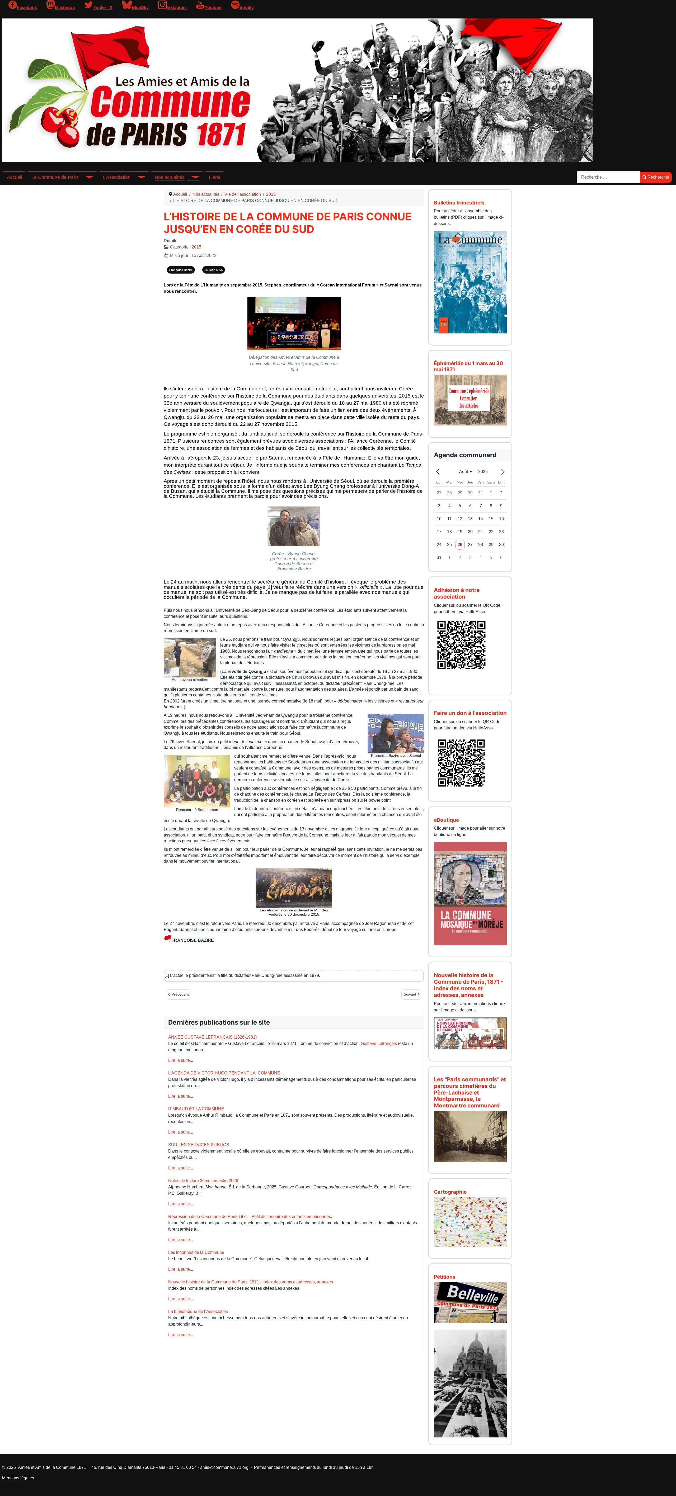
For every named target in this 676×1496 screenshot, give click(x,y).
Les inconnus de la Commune (196, 1252)
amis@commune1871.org (224, 1467)
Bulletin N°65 (214, 269)
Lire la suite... (180, 1060)
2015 (196, 247)
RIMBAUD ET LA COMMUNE (196, 1109)
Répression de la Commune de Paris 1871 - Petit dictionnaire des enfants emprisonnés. (250, 1216)
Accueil (14, 177)
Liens (214, 177)
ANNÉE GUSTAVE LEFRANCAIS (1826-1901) (212, 1037)
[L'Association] (137, 177)
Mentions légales (18, 1478)
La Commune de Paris (55, 177)
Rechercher (658, 177)
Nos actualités (170, 177)
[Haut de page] (667, 1486)
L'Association (116, 177)
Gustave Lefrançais (379, 1043)
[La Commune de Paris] (86, 177)
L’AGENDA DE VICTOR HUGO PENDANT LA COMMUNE (224, 1073)
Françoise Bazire (181, 269)
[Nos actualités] (192, 177)
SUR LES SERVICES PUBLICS (198, 1145)
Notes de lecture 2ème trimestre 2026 (203, 1180)
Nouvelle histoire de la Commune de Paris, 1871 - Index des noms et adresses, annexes (250, 1282)
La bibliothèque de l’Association (198, 1311)
